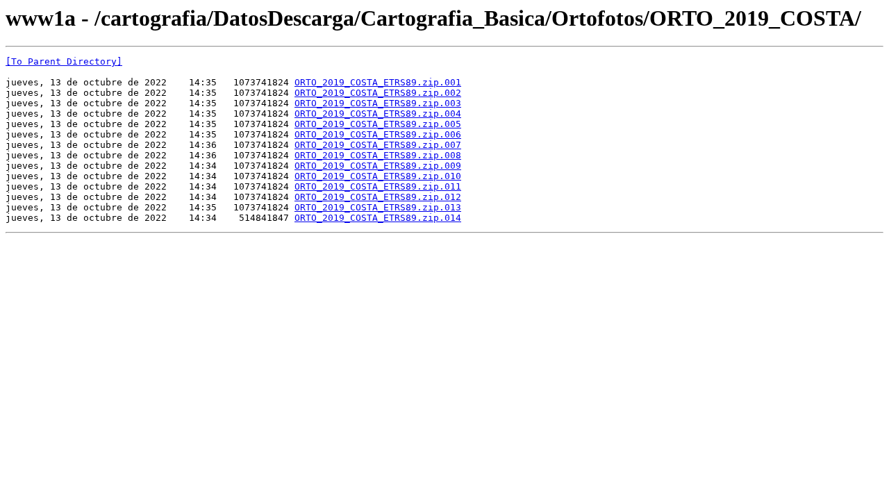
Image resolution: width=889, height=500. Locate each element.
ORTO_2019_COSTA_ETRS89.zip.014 (377, 217)
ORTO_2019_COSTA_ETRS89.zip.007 (377, 145)
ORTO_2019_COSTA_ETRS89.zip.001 (377, 82)
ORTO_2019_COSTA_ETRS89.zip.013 (377, 207)
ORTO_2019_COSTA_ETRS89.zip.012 (377, 197)
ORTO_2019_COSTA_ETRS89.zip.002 (377, 93)
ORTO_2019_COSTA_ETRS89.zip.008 (377, 155)
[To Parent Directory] (64, 61)
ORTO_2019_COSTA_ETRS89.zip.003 (377, 103)
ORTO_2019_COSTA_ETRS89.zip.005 (377, 124)
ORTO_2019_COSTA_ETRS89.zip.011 (377, 186)
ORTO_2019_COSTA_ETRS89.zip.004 (377, 113)
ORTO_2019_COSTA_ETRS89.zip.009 (377, 165)
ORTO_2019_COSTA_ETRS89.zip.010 (377, 176)
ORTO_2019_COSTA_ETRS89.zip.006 (377, 134)
